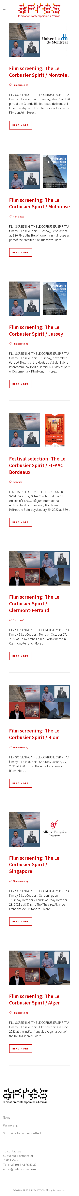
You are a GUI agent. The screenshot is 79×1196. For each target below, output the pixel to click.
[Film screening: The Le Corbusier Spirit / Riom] (39, 702)
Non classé (18, 216)
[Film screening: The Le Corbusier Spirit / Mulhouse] (39, 171)
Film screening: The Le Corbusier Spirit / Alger (34, 999)
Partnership (10, 1125)
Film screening (20, 84)
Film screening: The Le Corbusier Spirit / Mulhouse (39, 203)
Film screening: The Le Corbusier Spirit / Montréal (39, 71)
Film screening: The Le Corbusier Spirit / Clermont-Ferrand (34, 603)
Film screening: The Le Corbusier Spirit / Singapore (34, 864)
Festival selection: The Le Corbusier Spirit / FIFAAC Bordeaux (37, 465)
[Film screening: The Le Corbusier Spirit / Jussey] (39, 299)
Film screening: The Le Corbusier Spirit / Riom (34, 734)
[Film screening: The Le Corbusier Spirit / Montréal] (39, 40)
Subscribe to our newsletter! (22, 1133)
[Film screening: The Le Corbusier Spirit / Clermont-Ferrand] (39, 568)
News (6, 1117)
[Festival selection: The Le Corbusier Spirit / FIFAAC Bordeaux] (39, 430)
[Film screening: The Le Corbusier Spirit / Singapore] (39, 829)
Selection (17, 481)
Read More (20, 125)
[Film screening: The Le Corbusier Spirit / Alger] (39, 968)
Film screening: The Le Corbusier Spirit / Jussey (36, 330)
